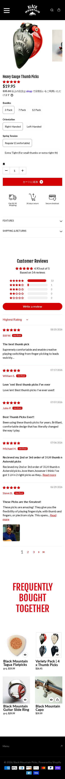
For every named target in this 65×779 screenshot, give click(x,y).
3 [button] (33, 552)
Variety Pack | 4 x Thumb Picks (48, 662)
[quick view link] (25, 655)
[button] (11, 81)
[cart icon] (58, 9)
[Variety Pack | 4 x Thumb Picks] (48, 644)
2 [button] (28, 552)
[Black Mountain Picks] (32, 10)
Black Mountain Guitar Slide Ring (16, 707)
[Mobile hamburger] (7, 10)
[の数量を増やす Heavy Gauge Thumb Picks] (22, 170)
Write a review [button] (32, 306)
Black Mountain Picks (25, 762)
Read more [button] (49, 474)
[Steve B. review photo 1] (11, 532)
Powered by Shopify (49, 762)
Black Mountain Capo (48, 707)
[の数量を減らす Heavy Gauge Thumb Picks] (6, 170)
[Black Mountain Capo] (48, 690)
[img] (11, 330)
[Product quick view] (57, 700)
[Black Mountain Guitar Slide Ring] (16, 690)
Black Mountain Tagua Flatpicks (15, 662)
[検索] (52, 9)
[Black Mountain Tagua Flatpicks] (16, 644)
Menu (6, 746)
